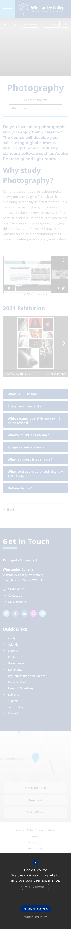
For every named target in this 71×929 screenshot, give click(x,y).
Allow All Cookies (36, 909)
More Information (35, 887)
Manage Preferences (35, 917)
